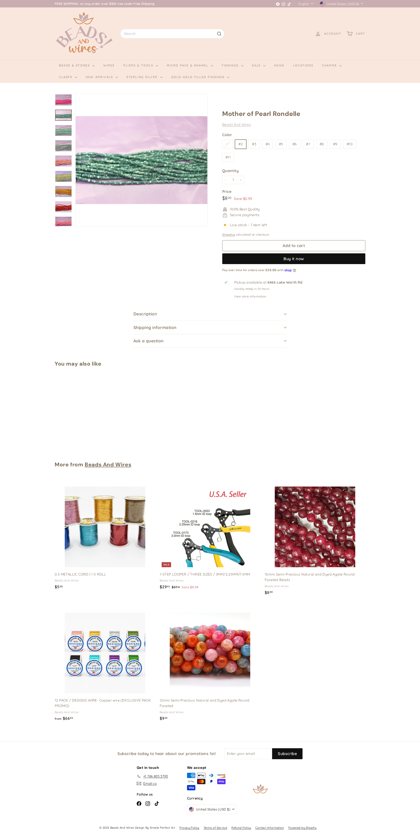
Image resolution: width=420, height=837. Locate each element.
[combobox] (172, 34)
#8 (322, 144)
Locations (303, 65)
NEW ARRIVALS (100, 77)
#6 (294, 144)
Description (145, 313)
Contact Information (269, 827)
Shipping (228, 234)
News (279, 65)
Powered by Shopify (302, 827)
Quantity (230, 170)
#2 (240, 144)
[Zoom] (141, 160)
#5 (281, 144)
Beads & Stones (75, 65)
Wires (109, 65)
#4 (268, 144)
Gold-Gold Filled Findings (198, 77)
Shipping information (155, 327)
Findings (231, 65)
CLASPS (66, 77)
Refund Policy (241, 827)
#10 (350, 144)
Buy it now (294, 258)
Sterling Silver (142, 77)
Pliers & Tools (139, 65)
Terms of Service (215, 827)
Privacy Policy (189, 827)
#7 (308, 144)
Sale (257, 65)
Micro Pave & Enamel (188, 65)
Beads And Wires (236, 124)
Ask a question (148, 340)
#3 (254, 144)
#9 (335, 144)
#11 (228, 157)
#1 (229, 145)
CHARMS (330, 65)
